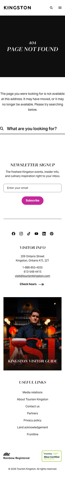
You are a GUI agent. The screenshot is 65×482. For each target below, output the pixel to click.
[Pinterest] (52, 234)
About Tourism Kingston (32, 399)
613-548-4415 (32, 272)
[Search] (51, 7)
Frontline (32, 434)
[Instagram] (21, 234)
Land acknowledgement (32, 427)
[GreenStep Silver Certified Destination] (52, 456)
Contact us (32, 406)
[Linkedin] (44, 234)
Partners (32, 413)
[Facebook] (13, 234)
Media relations (32, 392)
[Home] (17, 7)
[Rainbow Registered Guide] (16, 456)
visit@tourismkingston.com (32, 276)
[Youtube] (36, 234)
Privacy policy (32, 420)
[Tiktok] (29, 234)
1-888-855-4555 (32, 267)
